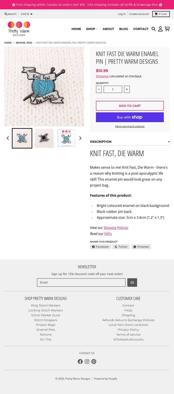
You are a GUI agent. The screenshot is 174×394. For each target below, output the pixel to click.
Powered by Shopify (105, 378)
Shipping (102, 76)
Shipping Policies (116, 227)
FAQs (108, 233)
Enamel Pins (24, 42)
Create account (139, 14)
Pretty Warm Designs (77, 378)
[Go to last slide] (8, 138)
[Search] (153, 28)
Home (8, 42)
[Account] (160, 28)
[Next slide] (80, 138)
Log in (122, 14)
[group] (22, 138)
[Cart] (167, 28)
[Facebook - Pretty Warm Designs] (80, 361)
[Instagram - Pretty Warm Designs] (87, 361)
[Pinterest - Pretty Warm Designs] (93, 361)
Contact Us (87, 353)
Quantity (102, 83)
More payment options (130, 126)
